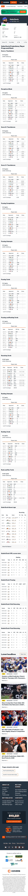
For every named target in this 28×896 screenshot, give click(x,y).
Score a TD (4, 42)
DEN (10, 517)
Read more (24, 654)
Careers (4, 789)
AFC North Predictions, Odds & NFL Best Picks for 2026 (13, 757)
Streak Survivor (19, 801)
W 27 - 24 (14, 520)
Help (10, 843)
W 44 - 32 (14, 542)
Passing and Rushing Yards (9, 317)
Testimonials (5, 795)
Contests (18, 798)
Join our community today (14, 821)
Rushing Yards (5, 432)
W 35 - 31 (14, 531)
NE (9, 531)
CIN (9, 534)
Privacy (14, 843)
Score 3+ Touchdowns (8, 165)
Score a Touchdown (7, 51)
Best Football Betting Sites (8, 770)
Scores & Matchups (11, 6)
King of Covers (19, 802)
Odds (25, 6)
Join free (13, 2)
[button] (14, 546)
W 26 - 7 (13, 536)
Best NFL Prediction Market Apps (10, 774)
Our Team (5, 791)
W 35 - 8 (13, 523)
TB (9, 542)
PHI (9, 525)
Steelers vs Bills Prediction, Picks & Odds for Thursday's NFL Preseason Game (13, 677)
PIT (9, 536)
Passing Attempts (6, 241)
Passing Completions (7, 203)
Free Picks (19, 6)
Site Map (5, 843)
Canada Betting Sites (8, 801)
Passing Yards (5, 279)
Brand (3, 793)
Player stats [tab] (14, 59)
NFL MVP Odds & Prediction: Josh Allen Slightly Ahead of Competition (13, 730)
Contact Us (5, 787)
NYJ (10, 523)
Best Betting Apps (7, 804)
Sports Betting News (21, 791)
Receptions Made (6, 89)
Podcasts (17, 793)
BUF (9, 562)
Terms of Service (21, 843)
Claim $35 (23, 11)
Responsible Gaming (20, 795)
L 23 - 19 (14, 539)
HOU (10, 539)
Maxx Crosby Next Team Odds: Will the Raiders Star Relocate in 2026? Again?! (13, 704)
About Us (5, 784)
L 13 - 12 (13, 525)
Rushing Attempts (7, 394)
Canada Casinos (6, 802)
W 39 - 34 (14, 533)
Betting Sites (7, 798)
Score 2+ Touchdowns (8, 127)
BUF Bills (14, 21)
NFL (3, 6)
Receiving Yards (6, 355)
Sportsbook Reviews (21, 789)
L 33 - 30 (14, 517)
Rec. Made (11, 42)
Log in (20, 2)
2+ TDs (18, 42)
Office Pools (18, 804)
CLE (9, 528)
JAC (10, 520)
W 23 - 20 (14, 528)
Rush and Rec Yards (7, 470)
